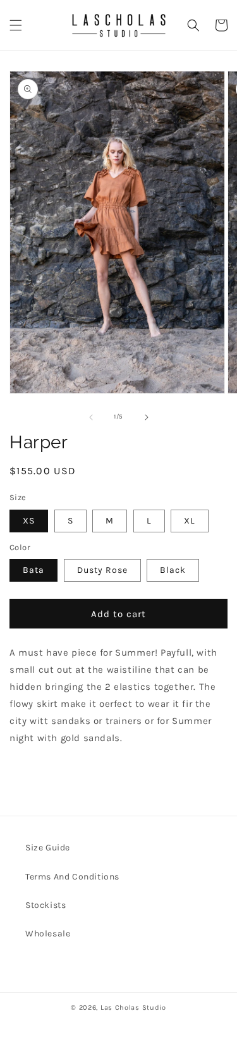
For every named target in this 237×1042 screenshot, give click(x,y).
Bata (33, 570)
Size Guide (47, 847)
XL (189, 520)
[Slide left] (91, 417)
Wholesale (47, 933)
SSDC (133, 1019)
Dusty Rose (102, 570)
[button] (16, 25)
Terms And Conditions (72, 876)
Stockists (45, 905)
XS (29, 520)
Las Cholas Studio (133, 1007)
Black (173, 570)
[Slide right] (147, 417)
